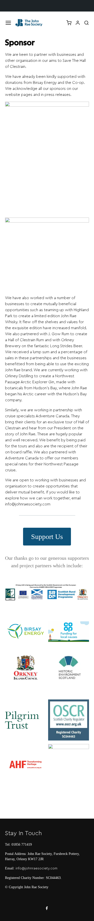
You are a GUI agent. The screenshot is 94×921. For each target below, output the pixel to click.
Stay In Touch (23, 833)
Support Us (47, 536)
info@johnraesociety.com (36, 868)
